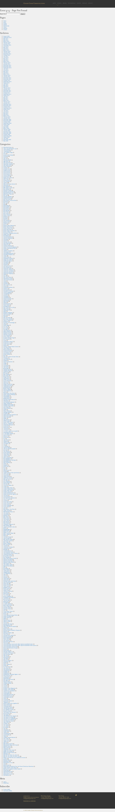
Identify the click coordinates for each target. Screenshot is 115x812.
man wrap (5, 513)
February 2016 (6, 42)
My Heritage (6, 557)
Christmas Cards (7, 268)
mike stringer (6, 538)
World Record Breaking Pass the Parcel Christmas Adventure (18, 766)
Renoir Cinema (7, 629)
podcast (84, 3)
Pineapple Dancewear (8, 597)
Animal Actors (6, 172)
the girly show (6, 711)
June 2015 (5, 46)
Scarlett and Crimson (8, 653)
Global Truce (6, 379)
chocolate (5, 263)
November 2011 (7, 91)
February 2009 (6, 129)
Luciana (5, 500)
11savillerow (6, 151)
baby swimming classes (9, 184)
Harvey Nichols (7, 408)
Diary (4, 316)
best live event (7, 199)
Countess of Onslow (8, 291)
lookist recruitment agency (9, 494)
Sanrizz (5, 649)
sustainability (6, 693)
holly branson (6, 419)
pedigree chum (7, 587)
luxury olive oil (6, 503)
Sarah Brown (6, 650)
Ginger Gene (6, 377)
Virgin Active (6, 740)
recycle (5, 622)
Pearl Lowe (6, 586)
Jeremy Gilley (6, 442)
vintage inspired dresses (9, 737)
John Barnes (6, 451)
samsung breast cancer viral (10, 646)
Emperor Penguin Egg (8, 338)
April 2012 (5, 86)
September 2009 (7, 123)
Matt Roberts (6, 525)
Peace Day (6, 583)
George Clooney (7, 369)
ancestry (5, 167)
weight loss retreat (7, 751)
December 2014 (7, 54)
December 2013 (7, 65)
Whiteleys (5, 754)
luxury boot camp (7, 501)
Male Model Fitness (8, 511)
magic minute (6, 510)
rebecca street (6, 621)
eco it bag (5, 327)
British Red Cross (7, 227)
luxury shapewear (7, 505)
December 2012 (7, 78)
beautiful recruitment (8, 191)
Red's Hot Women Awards (9, 626)
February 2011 (6, 102)
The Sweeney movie (8, 721)
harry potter (6, 407)
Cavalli (5, 249)
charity (5, 256)
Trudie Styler (6, 731)
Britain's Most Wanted (8, 225)
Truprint (5, 732)
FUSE (4, 364)
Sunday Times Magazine (9, 688)
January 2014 (6, 64)
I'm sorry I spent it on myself (10, 431)
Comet (5, 286)
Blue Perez (6, 211)
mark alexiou (6, 519)
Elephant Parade (7, 334)
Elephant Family (7, 332)
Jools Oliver (6, 453)
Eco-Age (5, 329)
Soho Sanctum (7, 675)
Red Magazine (6, 625)
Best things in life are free (9, 200)
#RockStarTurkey (7, 147)
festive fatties (6, 349)
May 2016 (5, 40)
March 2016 (6, 41)
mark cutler (6, 520)
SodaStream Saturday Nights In (11, 674)
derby (4, 311)
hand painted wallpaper (8, 402)
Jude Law (5, 456)
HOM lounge (6, 421)
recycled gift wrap (7, 624)
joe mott (5, 450)
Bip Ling (5, 203)
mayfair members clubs (9, 527)
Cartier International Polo (9, 248)
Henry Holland (6, 411)
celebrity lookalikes (8, 251)
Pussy (4, 614)
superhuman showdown (9, 690)
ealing (4, 324)
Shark (4, 663)
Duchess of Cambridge (8, 322)
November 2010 (7, 105)
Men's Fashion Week (8, 533)
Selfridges (5, 658)
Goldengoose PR (7, 385)
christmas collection (8, 269)
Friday (4, 363)
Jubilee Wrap (6, 455)
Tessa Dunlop (6, 704)
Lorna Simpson (7, 496)
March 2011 (6, 100)
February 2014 (6, 62)
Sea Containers (7, 654)
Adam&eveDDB (7, 160)
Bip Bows (5, 201)
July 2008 (5, 138)
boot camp (6, 213)
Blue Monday (6, 210)
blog (4, 204)
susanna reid (6, 692)
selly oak (5, 659)
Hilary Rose (6, 417)
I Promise (5, 428)
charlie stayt (6, 257)
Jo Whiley (5, 446)
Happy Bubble (6, 403)
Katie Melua (6, 461)
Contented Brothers (8, 287)
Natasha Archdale (7, 559)
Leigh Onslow (6, 476)
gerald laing (6, 372)
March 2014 (6, 61)
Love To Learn (6, 499)
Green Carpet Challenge (9, 394)
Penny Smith (6, 588)
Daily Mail (5, 301)
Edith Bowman (6, 330)
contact (90, 3)
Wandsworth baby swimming (10, 745)
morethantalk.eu (7, 551)
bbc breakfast (6, 186)
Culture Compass (7, 298)
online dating (6, 578)
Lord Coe (5, 495)
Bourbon (5, 218)
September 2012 (7, 81)
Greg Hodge (6, 396)
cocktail (5, 282)
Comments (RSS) (7, 791)
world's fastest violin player (10, 767)
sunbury (5, 687)
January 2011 (6, 103)
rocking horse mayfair (8, 635)
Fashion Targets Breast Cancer (11, 346)
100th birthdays (7, 150)
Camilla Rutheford (7, 237)
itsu (4, 438)
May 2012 (5, 85)
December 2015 (7, 45)
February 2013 (6, 75)
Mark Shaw (6, 523)
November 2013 (7, 66)
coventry (5, 295)
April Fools (6, 179)
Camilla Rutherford (7, 238)
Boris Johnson (6, 214)
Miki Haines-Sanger (8, 539)
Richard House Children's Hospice (11, 630)
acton (4, 157)
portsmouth (6, 601)
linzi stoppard (6, 481)
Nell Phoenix (6, 563)
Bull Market (6, 235)
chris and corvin (7, 266)
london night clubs (7, 490)
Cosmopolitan (6, 290)
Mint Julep (5, 542)
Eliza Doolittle (6, 335)
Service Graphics (7, 660)
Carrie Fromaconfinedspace (10, 247)
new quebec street (7, 564)
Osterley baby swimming (9, 581)
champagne (6, 252)
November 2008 (7, 133)
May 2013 (5, 71)
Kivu (4, 467)
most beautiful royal (8, 552)
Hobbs (4, 418)
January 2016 (6, 44)
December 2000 (7, 139)
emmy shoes (6, 336)
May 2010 (5, 113)
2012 (4, 153)
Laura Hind (6, 475)
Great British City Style (9, 393)
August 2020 (6, 36)
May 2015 (5, 47)
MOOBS (5, 549)
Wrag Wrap (6, 770)
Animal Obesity (7, 175)
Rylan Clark (6, 639)
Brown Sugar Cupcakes (9, 230)
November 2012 (7, 79)
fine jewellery (6, 353)
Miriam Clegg (6, 543)
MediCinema (6, 530)
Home (4, 21)
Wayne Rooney (7, 747)
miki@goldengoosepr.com (47, 798)
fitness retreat (6, 354)
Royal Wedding (7, 638)
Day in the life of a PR (8, 307)
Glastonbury (6, 378)
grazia (4, 392)
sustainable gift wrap (8, 694)
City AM (5, 276)
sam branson (6, 640)
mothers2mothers (7, 554)
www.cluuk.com (7, 772)
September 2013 (7, 67)
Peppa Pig (5, 590)
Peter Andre (6, 593)
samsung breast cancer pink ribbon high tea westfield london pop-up (19, 645)
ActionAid (5, 156)
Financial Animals (7, 350)
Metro (4, 535)
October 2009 (6, 122)
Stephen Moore (7, 682)
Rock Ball (5, 634)
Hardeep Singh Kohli (8, 406)
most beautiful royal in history (10, 553)
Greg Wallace (6, 397)
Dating (4, 302)
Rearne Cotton (6, 620)
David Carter (6, 305)
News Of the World (8, 566)
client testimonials (7, 280)
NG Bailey (5, 568)
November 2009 (7, 120)
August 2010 (6, 109)
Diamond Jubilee (7, 314)
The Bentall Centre (7, 707)
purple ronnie (6, 612)
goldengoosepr (6, 387)
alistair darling (6, 166)
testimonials (72, 3)
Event (4, 340)
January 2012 (6, 89)
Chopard (5, 264)
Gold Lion (5, 382)
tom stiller (5, 726)
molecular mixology (8, 547)
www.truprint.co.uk (7, 774)
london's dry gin (7, 491)
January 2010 (6, 118)
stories (59, 3)
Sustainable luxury (7, 696)
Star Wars (5, 680)
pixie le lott (6, 598)
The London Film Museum (9, 712)
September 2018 (7, 37)
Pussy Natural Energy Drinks (10, 615)
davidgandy (6, 306)
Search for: (3, 13)
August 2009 (6, 124)
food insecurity (7, 359)
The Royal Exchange (8, 717)
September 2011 (7, 94)
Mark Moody (6, 522)
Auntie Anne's (6, 180)
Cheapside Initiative (8, 258)
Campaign (5, 239)
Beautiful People (7, 190)
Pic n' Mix (5, 595)
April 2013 (5, 73)
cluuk (4, 281)
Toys (4, 728)
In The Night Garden (8, 433)
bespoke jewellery (7, 196)
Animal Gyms (6, 174)
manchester (6, 514)
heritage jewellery (7, 412)
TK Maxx (5, 723)
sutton (4, 698)
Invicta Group (6, 435)
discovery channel (7, 319)
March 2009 (6, 128)
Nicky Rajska (6, 569)
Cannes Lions (6, 242)
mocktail (5, 546)
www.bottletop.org (7, 771)
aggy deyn (5, 161)
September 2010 (7, 108)
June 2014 (5, 57)
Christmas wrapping (8, 273)
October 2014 (6, 55)
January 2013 (6, 76)
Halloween (5, 401)
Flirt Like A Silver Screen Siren (10, 356)
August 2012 (6, 83)
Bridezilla (5, 223)
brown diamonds (7, 229)
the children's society (8, 709)
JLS (4, 445)
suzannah (5, 699)
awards (65, 3)
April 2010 (5, 114)
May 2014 (5, 59)
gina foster (6, 375)
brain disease (6, 220)
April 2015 (5, 49)
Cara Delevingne (7, 243)
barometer (5, 185)
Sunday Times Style (8, 689)
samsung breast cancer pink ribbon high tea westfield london (18, 644)
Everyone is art (7, 343)
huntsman (5, 426)
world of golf (6, 765)
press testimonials (7, 605)
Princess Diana (7, 607)
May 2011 (5, 98)
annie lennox (6, 176)
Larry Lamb (6, 474)
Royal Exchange (7, 636)
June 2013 (5, 70)
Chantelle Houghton (8, 254)
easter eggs (6, 325)
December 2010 (7, 104)
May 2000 (5, 141)
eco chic (5, 326)
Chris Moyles (6, 267)
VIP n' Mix (5, 738)
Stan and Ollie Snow (8, 679)
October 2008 (6, 134)
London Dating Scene (8, 489)
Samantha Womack (8, 641)
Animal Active (6, 171)
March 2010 (6, 115)
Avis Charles (6, 181)
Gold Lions (6, 383)
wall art (5, 742)
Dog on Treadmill (7, 320)
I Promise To (6, 430)
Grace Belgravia (7, 390)
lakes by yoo (6, 470)
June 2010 (5, 112)
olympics (5, 577)
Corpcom (5, 288)
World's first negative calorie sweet (11, 769)
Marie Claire (6, 518)
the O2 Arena (6, 713)
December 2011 (7, 90)
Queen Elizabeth (7, 616)
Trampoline (6, 730)
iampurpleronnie (7, 432)
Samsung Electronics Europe (10, 648)
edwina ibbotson (7, 331)
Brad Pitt (5, 219)
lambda (5, 471)
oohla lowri (6, 580)
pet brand (5, 592)
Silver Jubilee (6, 664)
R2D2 (4, 619)
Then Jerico (6, 722)
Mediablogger (6, 529)
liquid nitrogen (6, 482)
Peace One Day (7, 585)
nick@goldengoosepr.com (65, 798)
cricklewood (6, 297)
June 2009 (5, 125)
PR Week (5, 602)
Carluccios (6, 244)
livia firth (5, 484)
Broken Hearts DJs (8, 228)
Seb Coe (5, 655)
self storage (6, 656)
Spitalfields (6, 678)
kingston (5, 465)
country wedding (7, 292)
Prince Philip (6, 606)
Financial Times (7, 351)
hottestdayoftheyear (8, 424)
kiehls (4, 464)
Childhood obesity (7, 261)
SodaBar (5, 672)
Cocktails (5, 283)
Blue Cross (6, 209)
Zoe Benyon (6, 775)
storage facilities (7, 683)
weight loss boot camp (8, 750)
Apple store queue (7, 177)
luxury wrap (6, 506)
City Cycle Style (7, 277)
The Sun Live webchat (8, 719)
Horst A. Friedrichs (8, 423)
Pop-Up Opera (6, 600)
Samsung (5, 643)
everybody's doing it (8, 341)
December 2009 (7, 119)
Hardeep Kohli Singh (8, 404)
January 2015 (6, 52)
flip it (4, 355)
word (4, 764)
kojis (4, 469)
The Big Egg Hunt (7, 708)
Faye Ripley (6, 348)
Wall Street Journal (8, 743)
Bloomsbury (6, 208)
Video (4, 736)
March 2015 (6, 50)
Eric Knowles (6, 339)
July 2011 (5, 96)
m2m (4, 508)
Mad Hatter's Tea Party (9, 509)
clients (79, 3)
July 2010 (5, 110)
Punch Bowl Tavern (8, 611)
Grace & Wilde (6, 389)
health (4, 409)
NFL (4, 567)
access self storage (8, 155)
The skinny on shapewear (9, 718)
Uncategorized (6, 733)
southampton (6, 677)
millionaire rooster (7, 540)
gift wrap (5, 373)
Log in (4, 782)
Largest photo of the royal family (11, 472)
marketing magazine (8, 524)
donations (5, 321)
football (5, 360)
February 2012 (6, 88)
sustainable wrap (7, 697)
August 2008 (6, 137)
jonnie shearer (6, 452)
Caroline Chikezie (7, 245)
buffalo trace (6, 234)
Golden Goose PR (7, 384)
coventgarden (6, 293)
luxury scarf (6, 504)
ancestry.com (6, 169)
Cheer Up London (7, 259)
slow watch (6, 668)
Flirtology (5, 358)
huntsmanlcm (6, 427)
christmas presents (8, 272)
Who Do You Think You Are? (10, 755)
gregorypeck (6, 398)
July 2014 (5, 56)
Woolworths (6, 761)
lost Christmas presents (9, 498)
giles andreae (6, 374)
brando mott (6, 222)
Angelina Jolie (6, 170)
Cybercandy (6, 300)
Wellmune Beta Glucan (9, 752)
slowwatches (6, 670)
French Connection (8, 361)
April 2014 (5, 60)
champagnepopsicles (8, 253)
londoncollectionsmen (8, 493)
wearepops (6, 748)
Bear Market (6, 189)
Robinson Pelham (7, 632)
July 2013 (5, 69)
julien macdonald (7, 457)
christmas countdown (8, 271)
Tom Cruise (6, 725)
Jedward (5, 441)
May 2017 (5, 38)
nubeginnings (6, 572)
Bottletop (5, 216)
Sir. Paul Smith (7, 667)
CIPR (4, 274)
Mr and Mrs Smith (7, 556)
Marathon (5, 515)
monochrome (6, 548)
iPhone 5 (5, 436)
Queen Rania (6, 617)
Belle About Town (7, 194)
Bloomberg (6, 205)
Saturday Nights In (7, 651)
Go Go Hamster (7, 380)
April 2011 (5, 99)
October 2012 (6, 80)
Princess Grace (7, 609)
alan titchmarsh (7, 162)
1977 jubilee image (7, 152)
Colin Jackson (6, 285)
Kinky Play (6, 466)
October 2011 (6, 93)
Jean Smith (6, 440)
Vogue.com (6, 741)
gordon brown (6, 388)
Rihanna (5, 631)
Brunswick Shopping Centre (10, 233)
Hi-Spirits (5, 413)
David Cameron (7, 303)
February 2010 (6, 117)
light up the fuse (7, 479)
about (54, 3)
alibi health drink (7, 165)
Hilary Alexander (7, 416)
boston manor (6, 215)
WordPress (6, 783)
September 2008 (7, 136)
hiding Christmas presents (9, 414)
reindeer (5, 627)
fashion (5, 345)
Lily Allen (5, 480)
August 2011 (6, 95)
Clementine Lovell (7, 278)
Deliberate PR (6, 310)
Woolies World (6, 760)
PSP (4, 610)
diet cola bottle (7, 317)
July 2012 (5, 84)
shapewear (6, 661)
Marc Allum (6, 517)
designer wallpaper (7, 312)
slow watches (6, 669)
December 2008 (7, 132)
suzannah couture (7, 701)
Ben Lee (5, 195)
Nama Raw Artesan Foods (9, 558)
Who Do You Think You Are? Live (11, 756)
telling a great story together (10, 703)
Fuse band (6, 365)
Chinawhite (6, 262)
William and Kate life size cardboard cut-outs (14, 757)
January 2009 (6, 131)
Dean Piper (6, 309)
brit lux (5, 224)
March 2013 (6, 74)
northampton (6, 571)
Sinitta (4, 665)
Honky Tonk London (8, 422)
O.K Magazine (6, 573)
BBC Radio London (8, 188)
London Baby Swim (8, 488)
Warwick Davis (7, 746)
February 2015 (6, 51)
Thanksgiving (6, 706)
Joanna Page (6, 447)
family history (6, 344)
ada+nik (5, 159)
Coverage (5, 296)
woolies (5, 759)
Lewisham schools (7, 477)
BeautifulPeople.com (8, 193)
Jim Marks (6, 443)
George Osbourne (7, 370)
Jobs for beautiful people (9, 448)
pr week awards (7, 604)
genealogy (5, 368)
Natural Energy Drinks (8, 562)
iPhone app (6, 437)
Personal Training (7, 591)
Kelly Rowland (6, 462)
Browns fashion (7, 232)
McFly (4, 528)
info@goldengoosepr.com (29, 798)
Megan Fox (6, 532)
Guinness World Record (9, 399)
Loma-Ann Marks (7, 485)
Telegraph (5, 702)
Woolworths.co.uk (7, 762)
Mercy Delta (6, 534)
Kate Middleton (7, 459)
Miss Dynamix (6, 544)
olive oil (5, 576)
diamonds (5, 315)
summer (5, 685)
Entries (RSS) (6, 789)
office (4, 575)
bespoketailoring (7, 198)
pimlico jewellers (7, 596)
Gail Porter (6, 367)
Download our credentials (29, 801)
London (5, 486)
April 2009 (5, 127)
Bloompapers (6, 206)
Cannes (5, 240)
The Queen (6, 714)
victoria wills (6, 735)
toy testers (6, 727)
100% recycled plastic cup (9, 148)
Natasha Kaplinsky (8, 561)
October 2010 (6, 107)
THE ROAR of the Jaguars (9, 716)
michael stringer (7, 537)
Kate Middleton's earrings (9, 460)
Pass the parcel (7, 582)
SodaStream (6, 673)
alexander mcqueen (8, 164)
